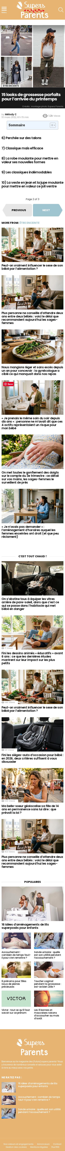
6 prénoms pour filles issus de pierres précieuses (14, 983)
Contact (57, 1144)
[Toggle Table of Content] (51, 125)
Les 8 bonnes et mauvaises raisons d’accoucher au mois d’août (46, 1014)
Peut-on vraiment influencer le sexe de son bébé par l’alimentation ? (32, 267)
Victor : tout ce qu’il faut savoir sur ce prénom (16, 1011)
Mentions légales (39, 1147)
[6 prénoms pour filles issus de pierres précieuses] (16, 970)
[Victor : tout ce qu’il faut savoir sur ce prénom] (16, 999)
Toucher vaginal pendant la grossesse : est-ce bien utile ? (47, 983)
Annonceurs (43, 1144)
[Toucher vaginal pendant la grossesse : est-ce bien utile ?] (48, 970)
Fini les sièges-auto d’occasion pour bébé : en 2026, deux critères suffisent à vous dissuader (32, 758)
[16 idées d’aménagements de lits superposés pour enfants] (32, 904)
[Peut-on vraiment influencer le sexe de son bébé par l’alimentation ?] (32, 245)
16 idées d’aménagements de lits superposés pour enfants (25, 926)
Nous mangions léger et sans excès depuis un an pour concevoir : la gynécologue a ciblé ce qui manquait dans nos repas (32, 370)
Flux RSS (55, 1147)
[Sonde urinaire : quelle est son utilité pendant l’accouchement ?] (48, 941)
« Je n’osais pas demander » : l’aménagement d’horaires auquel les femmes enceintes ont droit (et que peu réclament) (30, 532)
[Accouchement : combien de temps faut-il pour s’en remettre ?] (16, 941)
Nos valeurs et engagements (18, 1144)
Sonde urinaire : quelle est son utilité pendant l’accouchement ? (47, 954)
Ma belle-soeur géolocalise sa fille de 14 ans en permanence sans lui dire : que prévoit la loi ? (30, 809)
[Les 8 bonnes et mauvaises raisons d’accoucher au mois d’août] (48, 999)
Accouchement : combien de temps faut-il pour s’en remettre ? (16, 954)
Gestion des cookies (16, 1147)
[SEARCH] (60, 10)
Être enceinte (29, 223)
